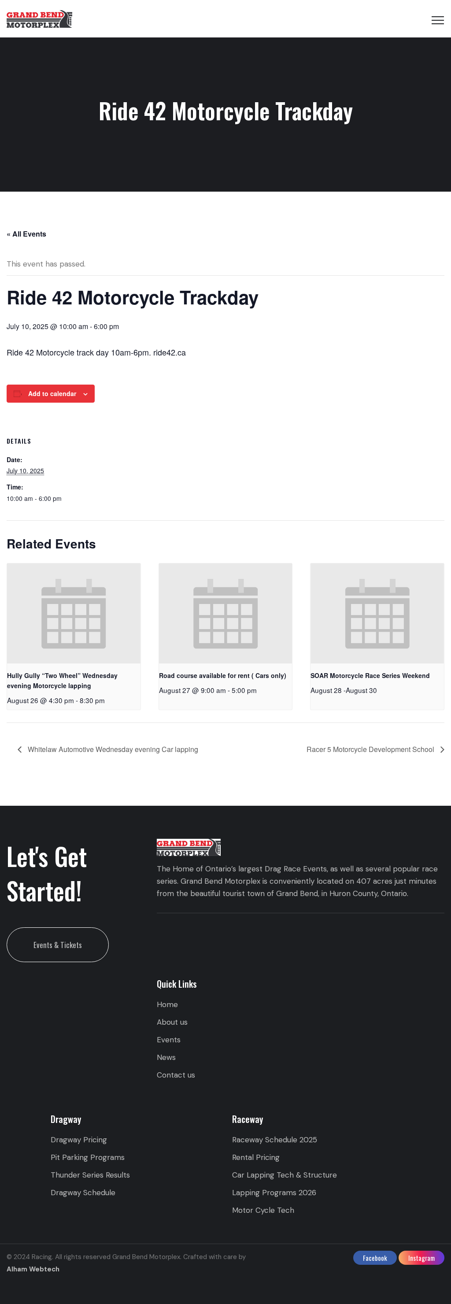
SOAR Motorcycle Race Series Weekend (370, 675)
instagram (421, 1258)
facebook (375, 1258)
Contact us (176, 1075)
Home (167, 1004)
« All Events (26, 234)
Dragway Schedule (83, 1192)
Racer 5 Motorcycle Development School (371, 749)
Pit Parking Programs (88, 1157)
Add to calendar (52, 393)
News (166, 1057)
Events (169, 1040)
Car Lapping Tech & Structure (284, 1175)
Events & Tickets (57, 944)
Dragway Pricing (79, 1140)
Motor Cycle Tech (263, 1210)
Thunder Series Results (90, 1175)
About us (172, 1022)
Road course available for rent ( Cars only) (222, 675)
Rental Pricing (256, 1157)
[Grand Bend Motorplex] (39, 18)
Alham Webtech (33, 1269)
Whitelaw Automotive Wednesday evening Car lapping (112, 749)
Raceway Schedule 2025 (274, 1140)
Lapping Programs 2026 (274, 1192)
